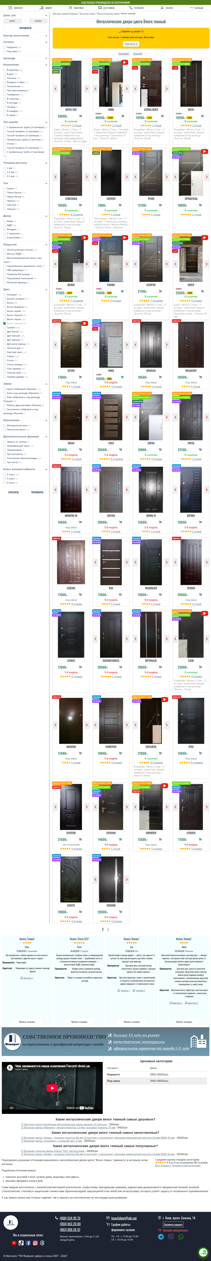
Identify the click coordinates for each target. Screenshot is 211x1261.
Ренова (111, 284)
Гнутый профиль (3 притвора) (25, 147)
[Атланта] (191, 806)
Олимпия (151, 832)
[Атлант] (71, 634)
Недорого (14, 47)
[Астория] (151, 258)
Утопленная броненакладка (24, 458)
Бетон (12, 302)
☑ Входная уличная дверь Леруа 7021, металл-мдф (52, 1151)
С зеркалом (14, 233)
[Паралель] (151, 720)
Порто (191, 443)
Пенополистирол (18, 429)
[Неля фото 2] (191, 1007)
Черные (13, 200)
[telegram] (162, 1237)
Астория (151, 284)
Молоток (71, 746)
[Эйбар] (71, 416)
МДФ (11, 225)
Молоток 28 (71, 515)
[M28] (111, 561)
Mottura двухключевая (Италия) (25, 405)
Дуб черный (15, 339)
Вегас (191, 109)
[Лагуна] (111, 489)
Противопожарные (18, 90)
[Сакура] (71, 878)
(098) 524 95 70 (131, 44)
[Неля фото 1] (176, 1007)
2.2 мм (12, 176)
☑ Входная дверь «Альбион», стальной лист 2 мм (51, 1141)
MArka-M (151, 515)
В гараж (12, 115)
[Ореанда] (151, 344)
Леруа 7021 (71, 109)
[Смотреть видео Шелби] (84, 237)
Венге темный (16, 323)
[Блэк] (191, 634)
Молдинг (13, 229)
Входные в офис (18, 82)
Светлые (13, 205)
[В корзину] (80, 116)
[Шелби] (71, 258)
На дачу (12, 107)
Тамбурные (15, 94)
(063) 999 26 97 (70, 1229)
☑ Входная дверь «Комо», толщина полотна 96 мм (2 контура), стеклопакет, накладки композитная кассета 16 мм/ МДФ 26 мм (98, 1137)
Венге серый (16, 319)
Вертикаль (151, 660)
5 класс (12, 482)
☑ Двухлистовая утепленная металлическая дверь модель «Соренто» (64, 1124)
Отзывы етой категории (186, 1165)
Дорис (151, 443)
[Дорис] (151, 416)
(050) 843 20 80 (70, 1223)
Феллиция (151, 588)
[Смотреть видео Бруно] (84, 323)
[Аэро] (111, 416)
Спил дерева (16, 368)
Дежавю (111, 905)
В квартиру (15, 70)
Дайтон (71, 588)
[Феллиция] (151, 561)
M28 (111, 588)
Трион (151, 198)
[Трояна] (191, 561)
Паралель (151, 746)
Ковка (11, 221)
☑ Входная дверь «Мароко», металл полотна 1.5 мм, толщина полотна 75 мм (68, 1127)
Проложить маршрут (173, 1224)
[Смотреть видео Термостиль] (204, 151)
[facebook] (28, 1244)
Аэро (111, 443)
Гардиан (111, 832)
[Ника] (111, 344)
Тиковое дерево (17, 376)
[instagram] (35, 1244)
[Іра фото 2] (139, 995)
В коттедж (13, 102)
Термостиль (191, 198)
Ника (111, 370)
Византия (191, 370)
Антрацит (14, 294)
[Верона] (191, 489)
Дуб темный (16, 335)
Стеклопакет (15, 237)
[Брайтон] (71, 806)
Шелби (71, 284)
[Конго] (191, 258)
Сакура (71, 905)
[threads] (42, 1244)
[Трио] (191, 720)
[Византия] (191, 344)
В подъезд (14, 98)
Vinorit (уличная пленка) (22, 249)
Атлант (71, 660)
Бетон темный (16, 315)
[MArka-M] (151, 489)
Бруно (71, 370)
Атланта (191, 832)
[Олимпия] (151, 806)
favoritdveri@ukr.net (124, 1217)
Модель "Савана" (27, 938)
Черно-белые (15, 196)
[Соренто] (111, 172)
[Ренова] (111, 258)
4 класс (12, 478)
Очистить (13, 492)
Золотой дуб (15, 348)
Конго (191, 284)
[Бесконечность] (111, 634)
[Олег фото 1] (27, 982)
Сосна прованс (17, 364)
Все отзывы (162, 1165)
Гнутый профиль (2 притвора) (25, 131)
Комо (111, 109)
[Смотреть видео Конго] (204, 237)
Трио (191, 746)
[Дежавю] (111, 878)
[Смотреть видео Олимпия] (164, 785)
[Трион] (151, 172)
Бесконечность (111, 660)
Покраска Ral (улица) (20, 274)
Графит (13, 327)
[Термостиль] (191, 172)
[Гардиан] (111, 806)
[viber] (172, 1237)
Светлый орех (17, 352)
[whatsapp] (182, 1237)
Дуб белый (15, 331)
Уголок (12, 143)
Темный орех (16, 372)
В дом (12, 74)
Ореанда (151, 370)
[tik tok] (21, 1244)
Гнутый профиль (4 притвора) (24, 135)
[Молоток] (71, 720)
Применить (25, 28)
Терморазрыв (16, 450)
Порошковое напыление (21, 278)
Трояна (191, 588)
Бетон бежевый (17, 307)
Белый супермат (18, 298)
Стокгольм (71, 198)
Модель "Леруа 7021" (79, 938)
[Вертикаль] (151, 634)
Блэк (191, 660)
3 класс (13, 474)
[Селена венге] (151, 83)
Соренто (111, 198)
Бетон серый (16, 311)
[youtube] (14, 1244)
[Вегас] (191, 83)
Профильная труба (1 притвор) (25, 139)
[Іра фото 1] (124, 995)
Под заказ (14, 51)
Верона (191, 515)
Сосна (12, 360)
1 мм (11, 168)
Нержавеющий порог (20, 445)
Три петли (14, 462)
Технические (15, 86)
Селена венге (151, 109)
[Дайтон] (71, 561)
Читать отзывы (27, 1022)
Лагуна (111, 515)
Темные (13, 209)
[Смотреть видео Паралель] (164, 699)
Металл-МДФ (15, 253)
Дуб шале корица (18, 344)
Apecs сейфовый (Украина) (23, 389)
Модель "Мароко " (132, 938)
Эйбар (71, 443)
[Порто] (191, 416)
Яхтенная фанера (18, 282)
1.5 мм (12, 172)
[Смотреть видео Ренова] (124, 237)
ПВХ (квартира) (17, 270)
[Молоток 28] (71, 489)
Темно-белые (16, 192)
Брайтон (71, 832)
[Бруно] (71, 344)
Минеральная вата (19, 425)
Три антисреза (17, 454)
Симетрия (111, 746)
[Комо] (111, 83)
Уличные (13, 78)
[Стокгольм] (71, 172)
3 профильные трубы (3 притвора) (27, 127)
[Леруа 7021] (71, 83)
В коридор (14, 111)
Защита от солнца (18, 441)
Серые (12, 188)
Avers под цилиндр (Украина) (25, 393)
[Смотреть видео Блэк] (204, 613)
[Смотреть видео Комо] (124, 62)
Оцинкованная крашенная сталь (26, 266)
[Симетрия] (111, 720)
